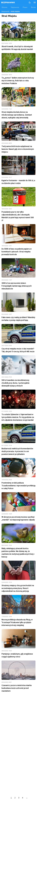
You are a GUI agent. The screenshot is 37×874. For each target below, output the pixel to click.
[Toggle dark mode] (30, 2)
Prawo (25, 7)
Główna (4, 7)
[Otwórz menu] (33, 2)
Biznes (33, 7)
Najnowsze (15, 7)
